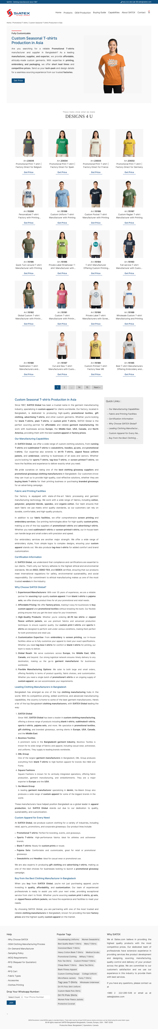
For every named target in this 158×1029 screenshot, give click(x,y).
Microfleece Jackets (67, 978)
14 (79, 387)
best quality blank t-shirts (69, 944)
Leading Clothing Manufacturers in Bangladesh (132, 428)
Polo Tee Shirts (64, 961)
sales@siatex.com (144, 2)
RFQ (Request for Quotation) (22, 962)
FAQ (10, 967)
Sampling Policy (15, 953)
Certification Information (121, 419)
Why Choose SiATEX (18, 939)
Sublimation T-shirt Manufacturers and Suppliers (28, 369)
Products (68, 12)
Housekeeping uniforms (68, 939)
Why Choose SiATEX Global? (123, 423)
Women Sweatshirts (90, 939)
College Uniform (89, 974)
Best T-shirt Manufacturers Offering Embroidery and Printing (129, 369)
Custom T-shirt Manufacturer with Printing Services (62, 318)
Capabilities (113, 12)
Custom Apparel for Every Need (124, 433)
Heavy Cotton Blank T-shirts (70, 952)
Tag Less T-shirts (67, 982)
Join (11, 1002)
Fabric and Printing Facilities (123, 414)
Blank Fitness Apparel (67, 969)
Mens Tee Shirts (86, 965)
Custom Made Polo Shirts (69, 991)
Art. (28, 161)
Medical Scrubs (92, 952)
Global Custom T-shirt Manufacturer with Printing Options (28, 318)
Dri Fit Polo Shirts (67, 995)
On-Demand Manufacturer (21, 948)
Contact (142, 12)
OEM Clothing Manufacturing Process (26, 944)
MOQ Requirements (17, 957)
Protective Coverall (66, 1004)
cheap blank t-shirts (67, 965)
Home (58, 12)
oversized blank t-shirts (69, 948)
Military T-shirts (86, 956)
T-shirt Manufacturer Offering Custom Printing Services (96, 268)
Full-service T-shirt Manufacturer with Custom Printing (129, 268)
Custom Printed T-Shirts (84, 961)
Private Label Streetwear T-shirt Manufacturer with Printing (62, 268)
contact (144, 983)
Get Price (18, 80)
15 (87, 387)
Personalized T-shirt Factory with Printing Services (28, 217)
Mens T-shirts (90, 944)
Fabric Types (14, 976)
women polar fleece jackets (70, 999)
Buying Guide (99, 12)
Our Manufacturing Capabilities (124, 409)
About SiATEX (128, 12)
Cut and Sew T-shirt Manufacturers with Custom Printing (62, 369)
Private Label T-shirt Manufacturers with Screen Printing (95, 318)
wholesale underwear (89, 982)
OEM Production (83, 12)
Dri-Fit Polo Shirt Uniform (69, 986)
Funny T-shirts (85, 978)
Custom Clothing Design (68, 974)
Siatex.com (119, 939)
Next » (97, 387)
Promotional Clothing (67, 956)
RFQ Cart (12, 971)
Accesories (13, 980)
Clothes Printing (16, 985)
